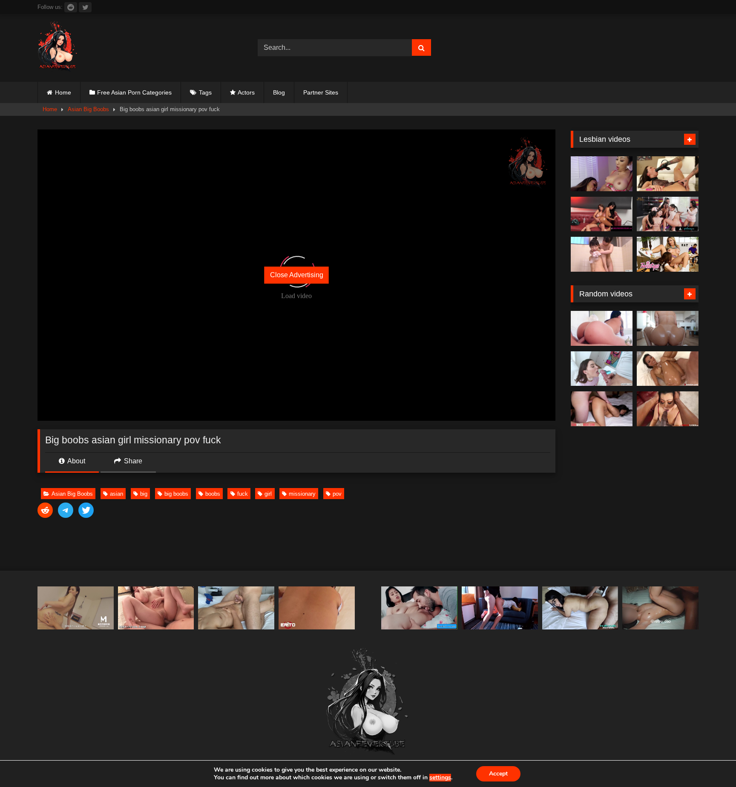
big (143, 494)
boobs (212, 494)
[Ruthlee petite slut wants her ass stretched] (668, 328)
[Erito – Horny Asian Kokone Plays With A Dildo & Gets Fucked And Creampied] (317, 607)
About (75, 461)
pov (337, 494)
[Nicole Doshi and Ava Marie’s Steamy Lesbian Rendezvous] (601, 173)
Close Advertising (296, 275)
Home (63, 92)
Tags (205, 92)
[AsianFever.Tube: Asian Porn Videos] (57, 48)
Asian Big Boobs (88, 109)
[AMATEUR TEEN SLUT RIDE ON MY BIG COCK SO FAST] (500, 607)
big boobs (176, 494)
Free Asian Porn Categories (134, 92)
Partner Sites (320, 92)
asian (116, 494)
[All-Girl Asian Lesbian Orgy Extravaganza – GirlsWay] (668, 214)
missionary (302, 494)
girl (268, 494)
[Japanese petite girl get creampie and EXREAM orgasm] (660, 607)
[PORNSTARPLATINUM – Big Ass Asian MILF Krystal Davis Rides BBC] (668, 408)
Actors (246, 92)
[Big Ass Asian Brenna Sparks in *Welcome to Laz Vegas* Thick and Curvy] (601, 328)
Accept (498, 774)
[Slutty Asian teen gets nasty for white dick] (601, 408)
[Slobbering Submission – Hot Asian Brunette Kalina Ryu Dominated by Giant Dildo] (668, 173)
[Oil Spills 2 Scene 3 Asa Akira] (668, 368)
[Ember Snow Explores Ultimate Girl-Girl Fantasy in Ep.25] (601, 214)
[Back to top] (709, 761)
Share (132, 461)
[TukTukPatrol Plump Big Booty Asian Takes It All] (580, 607)
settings (440, 777)
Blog (279, 92)
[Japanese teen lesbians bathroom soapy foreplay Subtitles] (601, 254)
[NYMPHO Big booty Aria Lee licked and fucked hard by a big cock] (601, 368)
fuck (242, 494)
